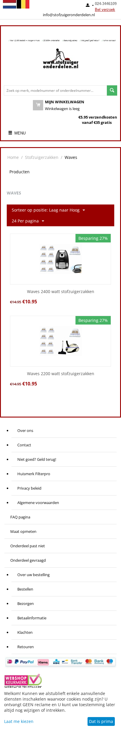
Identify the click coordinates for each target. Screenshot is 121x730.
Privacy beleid (29, 488)
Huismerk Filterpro (33, 473)
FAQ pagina (20, 517)
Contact (24, 445)
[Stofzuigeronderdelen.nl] (60, 60)
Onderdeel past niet (27, 545)
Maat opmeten (23, 531)
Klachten (25, 632)
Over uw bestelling (33, 574)
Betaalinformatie (31, 618)
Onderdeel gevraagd (28, 560)
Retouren (25, 646)
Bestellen (25, 589)
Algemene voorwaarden (38, 502)
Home (13, 157)
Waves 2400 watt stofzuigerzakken (60, 291)
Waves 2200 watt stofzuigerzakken (60, 373)
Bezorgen (25, 603)
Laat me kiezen (18, 721)
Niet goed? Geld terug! (36, 459)
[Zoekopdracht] (112, 90)
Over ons (25, 430)
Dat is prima (101, 721)
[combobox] (55, 90)
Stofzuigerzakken (41, 157)
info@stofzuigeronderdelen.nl (69, 14)
